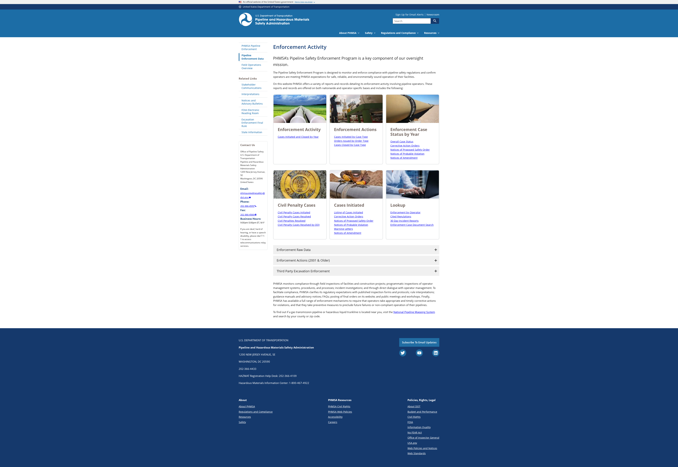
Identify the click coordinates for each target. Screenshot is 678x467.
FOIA (410, 422)
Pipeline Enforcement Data (253, 57)
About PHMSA (247, 406)
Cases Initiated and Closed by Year (298, 136)
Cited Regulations (400, 216)
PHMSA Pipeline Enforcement (251, 47)
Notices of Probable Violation (407, 153)
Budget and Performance (422, 411)
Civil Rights (414, 417)
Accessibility (335, 417)
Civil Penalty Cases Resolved (294, 216)
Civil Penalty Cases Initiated (294, 212)
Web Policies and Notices (422, 448)
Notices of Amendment (404, 157)
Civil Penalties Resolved (291, 220)
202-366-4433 (247, 369)
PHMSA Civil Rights (339, 406)
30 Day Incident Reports (404, 220)
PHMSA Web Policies (340, 411)
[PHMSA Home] (274, 20)
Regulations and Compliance (256, 411)
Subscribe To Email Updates (419, 342)
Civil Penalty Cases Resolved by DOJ (299, 224)
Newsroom (433, 14)
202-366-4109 (288, 376)
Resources (245, 417)
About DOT (414, 406)
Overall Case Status (401, 141)
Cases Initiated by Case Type (351, 136)
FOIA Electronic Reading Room (250, 111)
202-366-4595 (247, 206)
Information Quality (419, 427)
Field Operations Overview (251, 66)
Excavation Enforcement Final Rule (252, 123)
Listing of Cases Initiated (348, 212)
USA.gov (412, 443)
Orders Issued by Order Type (351, 140)
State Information (252, 132)
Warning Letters (343, 229)
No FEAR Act (415, 432)
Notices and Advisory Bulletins (252, 102)
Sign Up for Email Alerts (410, 14)
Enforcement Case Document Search (412, 224)
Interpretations (250, 94)
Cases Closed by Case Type (350, 145)
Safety (242, 422)
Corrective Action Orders (405, 145)
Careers (332, 422)
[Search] (435, 21)
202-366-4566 (247, 214)
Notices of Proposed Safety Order (410, 149)
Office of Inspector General (423, 437)
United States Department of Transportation (266, 6)
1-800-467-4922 (299, 383)
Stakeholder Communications (251, 86)
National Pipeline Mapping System (414, 312)
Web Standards (417, 453)
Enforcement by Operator (405, 212)
